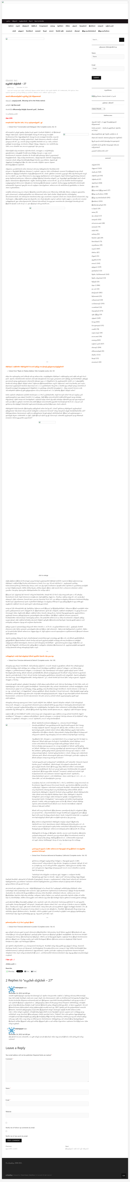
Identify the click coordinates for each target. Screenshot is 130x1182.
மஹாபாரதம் (95, 333)
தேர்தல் (94, 281)
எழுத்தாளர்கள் (23, 21)
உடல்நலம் (94, 208)
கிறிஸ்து (23, 92)
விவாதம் (77, 31)
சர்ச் (59, 90)
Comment (9, 1059)
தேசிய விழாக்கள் (97, 278)
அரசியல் (10, 26)
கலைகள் (38, 31)
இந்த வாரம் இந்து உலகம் (99, 190)
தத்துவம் (21, 31)
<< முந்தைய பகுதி (12, 114)
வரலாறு (52, 26)
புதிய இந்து (95, 314)
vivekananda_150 (65, 90)
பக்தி (47, 90)
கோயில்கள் (29, 31)
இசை (93, 186)
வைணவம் (69, 31)
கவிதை (94, 234)
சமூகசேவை (95, 245)
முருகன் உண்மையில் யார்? (100, 151)
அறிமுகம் (14, 21)
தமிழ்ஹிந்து (9, 1175)
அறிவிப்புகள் (96, 176)
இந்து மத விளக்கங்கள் (89, 31)
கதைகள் (100, 26)
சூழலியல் (95, 260)
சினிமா (68, 26)
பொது (94, 322)
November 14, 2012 (22, 87)
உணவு (93, 212)
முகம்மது (18, 92)
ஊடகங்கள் (95, 216)
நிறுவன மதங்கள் (36, 90)
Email (8, 1100)
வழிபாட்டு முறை (52, 92)
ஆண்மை (72, 90)
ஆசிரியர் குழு (10, 87)
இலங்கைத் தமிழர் (97, 205)
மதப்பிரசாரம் (28, 90)
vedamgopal (19, 987)
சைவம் (51, 31)
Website (8, 1111)
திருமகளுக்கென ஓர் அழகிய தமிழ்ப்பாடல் (105, 134)
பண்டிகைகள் (96, 300)
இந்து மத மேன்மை (103, 31)
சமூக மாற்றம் (21, 90)
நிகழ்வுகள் (26, 26)
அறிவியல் (34, 26)
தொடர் (15, 80)
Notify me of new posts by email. (17, 1136)
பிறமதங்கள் (83, 26)
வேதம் (45, 31)
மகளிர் (94, 329)
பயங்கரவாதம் (96, 303)
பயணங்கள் (95, 307)
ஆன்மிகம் (60, 26)
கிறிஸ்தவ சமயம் (38, 92)
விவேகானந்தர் (9, 80)
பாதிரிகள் (44, 92)
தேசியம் (43, 90)
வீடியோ (94, 355)
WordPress (32, 1175)
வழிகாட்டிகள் (110, 26)
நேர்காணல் (95, 296)
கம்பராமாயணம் (97, 223)
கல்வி (14, 31)
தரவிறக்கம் (95, 271)
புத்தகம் (74, 26)
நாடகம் (94, 289)
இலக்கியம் (92, 26)
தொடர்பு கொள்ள (39, 21)
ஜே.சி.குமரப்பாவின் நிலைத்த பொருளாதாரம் (106, 141)
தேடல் (30, 21)
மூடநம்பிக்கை (29, 92)
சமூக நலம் (10, 90)
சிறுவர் (94, 256)
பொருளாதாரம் (43, 26)
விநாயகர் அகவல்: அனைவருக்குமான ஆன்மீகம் (107, 137)
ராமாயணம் (95, 336)
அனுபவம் (95, 168)
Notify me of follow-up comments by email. (20, 1128)
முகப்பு (8, 21)
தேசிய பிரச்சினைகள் (98, 274)
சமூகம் (18, 26)
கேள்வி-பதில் (60, 31)
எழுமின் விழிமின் (53, 90)
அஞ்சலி (94, 165)
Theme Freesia (24, 1175)
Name (8, 1088)
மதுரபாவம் (13, 92)
